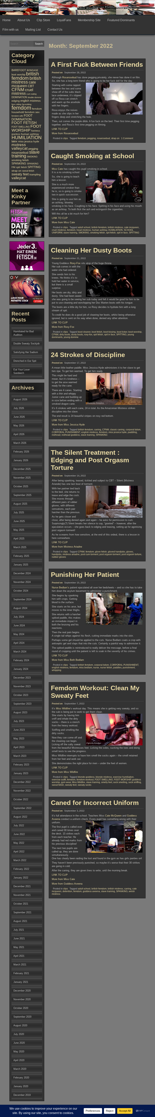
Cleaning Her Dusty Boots (91, 250)
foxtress (35, 130)
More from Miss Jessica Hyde (68, 424)
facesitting (26, 104)
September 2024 (22, 599)
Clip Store (43, 20)
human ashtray (99, 230)
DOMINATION (19, 97)
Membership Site (89, 20)
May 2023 (18, 738)
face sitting (16, 104)
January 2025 (20, 564)
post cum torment (89, 554)
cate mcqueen (131, 227)
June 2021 (19, 938)
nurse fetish (106, 667)
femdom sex (32, 112)
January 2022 (20, 877)
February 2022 (21, 869)
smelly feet (106, 782)
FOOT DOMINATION (22, 117)
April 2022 (18, 851)
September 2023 (22, 703)
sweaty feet (71, 785)
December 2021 (22, 886)
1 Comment (127, 138)
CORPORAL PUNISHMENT (66, 432)
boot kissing (109, 332)
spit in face (122, 232)
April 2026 (18, 434)
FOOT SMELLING (104, 779)
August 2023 (20, 712)
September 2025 (22, 495)
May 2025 (18, 529)
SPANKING (101, 435)
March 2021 (19, 964)
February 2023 (21, 764)
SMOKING (83, 232)
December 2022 (22, 782)
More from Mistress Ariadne (67, 546)
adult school (84, 227)
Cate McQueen (113, 815)
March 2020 (19, 1068)
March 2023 (19, 755)
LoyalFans (64, 20)
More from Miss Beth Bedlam (68, 659)
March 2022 (19, 860)
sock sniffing (134, 782)
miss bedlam (85, 667)
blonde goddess (86, 777)
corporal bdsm (133, 429)
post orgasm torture (131, 554)
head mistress (84, 230)
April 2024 (18, 642)
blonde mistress (104, 777)
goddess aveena (91, 891)
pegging (91, 138)
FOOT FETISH (24, 123)
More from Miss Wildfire (65, 772)
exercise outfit (59, 779)
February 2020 (21, 1077)
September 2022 (22, 808)
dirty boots (65, 334)
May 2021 (18, 947)
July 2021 (18, 929)
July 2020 (18, 1034)
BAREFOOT (19, 70)
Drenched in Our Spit (24, 360)
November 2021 (22, 895)
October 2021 (20, 903)
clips (65, 138)
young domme (71, 337)
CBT (31, 86)
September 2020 (22, 1016)
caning (97, 429)
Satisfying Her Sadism (25, 352)
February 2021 (21, 973)
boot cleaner (84, 332)
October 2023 (20, 695)
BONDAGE (32, 70)
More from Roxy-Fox (63, 326)
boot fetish (97, 332)
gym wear (66, 782)
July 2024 (18, 616)
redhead (56, 435)
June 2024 (19, 625)
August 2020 (20, 1025)
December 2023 (22, 677)
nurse (96, 667)
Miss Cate (57, 168)
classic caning (117, 429)
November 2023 (22, 686)
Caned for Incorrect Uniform (95, 802)
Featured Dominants (121, 20)
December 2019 (22, 1095)
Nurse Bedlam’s (60, 587)
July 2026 (18, 408)
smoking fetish (97, 232)
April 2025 (18, 538)
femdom (82, 138)
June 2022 (19, 834)
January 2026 (20, 460)
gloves (129, 551)
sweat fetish (58, 785)
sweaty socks (84, 785)
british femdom (99, 227)
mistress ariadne (71, 554)
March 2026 (19, 443)
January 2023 (20, 773)
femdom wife (17, 116)
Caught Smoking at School (92, 156)
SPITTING (134, 232)
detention (67, 891)
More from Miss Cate (63, 222)
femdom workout (85, 779)
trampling (35, 174)
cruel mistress (59, 230)
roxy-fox (88, 334)
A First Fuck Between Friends (97, 64)
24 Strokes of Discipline (88, 354)
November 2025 (22, 477)
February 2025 (21, 556)
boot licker (122, 332)
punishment (129, 667)
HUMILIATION (115, 230)
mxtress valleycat (20, 146)
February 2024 (21, 660)
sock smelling (120, 782)
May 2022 (18, 842)
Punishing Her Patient (85, 574)
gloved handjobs (116, 551)
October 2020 (20, 1008)
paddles (117, 667)
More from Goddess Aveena (67, 883)
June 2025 (19, 521)
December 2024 (22, 573)
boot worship (135, 332)
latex (14, 141)
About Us (23, 20)
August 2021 (20, 921)
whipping (56, 670)
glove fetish (101, 551)
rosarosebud (103, 138)
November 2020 (22, 999)
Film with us (10, 29)
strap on (115, 138)
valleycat (19, 178)
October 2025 (20, 486)
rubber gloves (59, 557)
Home (6, 20)
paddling (132, 432)
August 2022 (20, 816)
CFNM (55, 334)
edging (16, 100)
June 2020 (19, 1042)
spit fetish (111, 232)
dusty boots (77, 334)
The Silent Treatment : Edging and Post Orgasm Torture (90, 460)
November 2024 (22, 582)
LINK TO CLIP (60, 129)
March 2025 (19, 547)
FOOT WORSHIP (122, 779)
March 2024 (19, 651)
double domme (34, 97)
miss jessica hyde (117, 432)
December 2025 (22, 469)
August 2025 (20, 503)
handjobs (56, 554)
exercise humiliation (123, 777)
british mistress (115, 227)
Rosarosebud (69, 77)
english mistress (89, 432)
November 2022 (22, 790)
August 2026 (20, 399)
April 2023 (18, 747)
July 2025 (18, 512)
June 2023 (19, 729)
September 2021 (22, 912)
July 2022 (18, 825)
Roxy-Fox (75, 263)
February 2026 (21, 451)
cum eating (31, 94)
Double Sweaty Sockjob (26, 343)
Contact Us (54, 29)
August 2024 (20, 608)
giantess (16, 134)
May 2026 (18, 425)
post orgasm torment (109, 554)
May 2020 (18, 1051)
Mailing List (33, 29)
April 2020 (18, 1060)
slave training (70, 232)
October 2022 (20, 799)
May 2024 (18, 634)
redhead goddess (71, 435)
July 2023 (18, 721)
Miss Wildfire (63, 708)
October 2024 (20, 590)
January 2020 (20, 1086)
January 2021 (20, 982)
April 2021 (18, 955)
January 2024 (20, 669)
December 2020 (22, 990)
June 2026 (19, 416)
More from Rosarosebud (65, 133)
